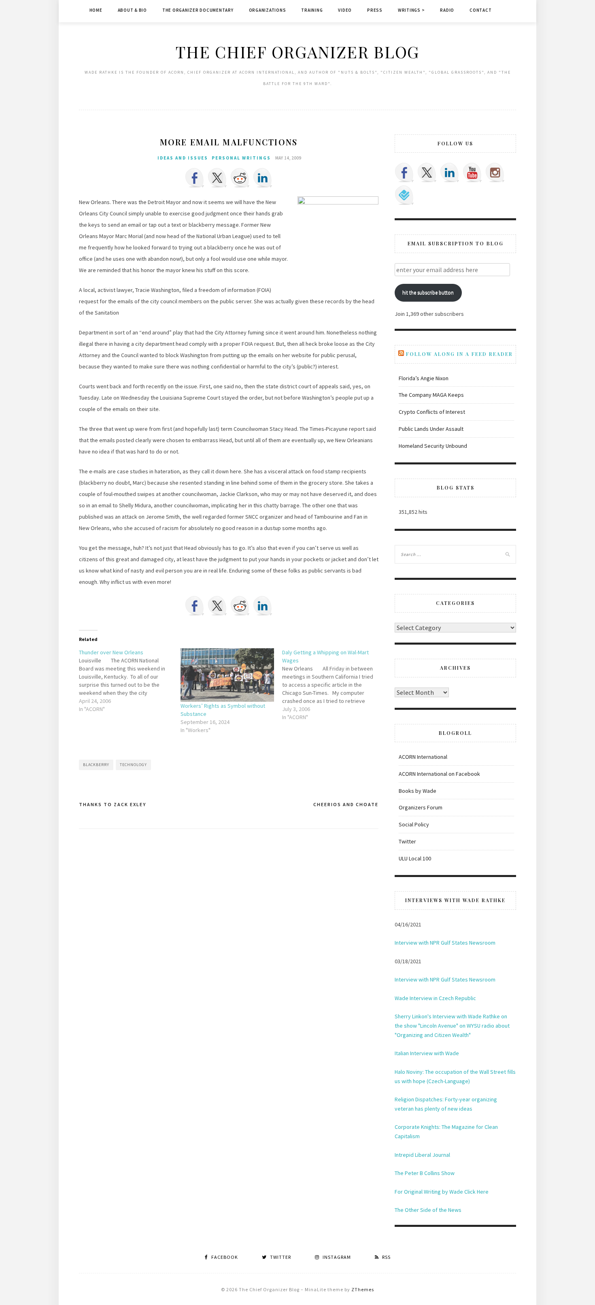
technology (133, 764)
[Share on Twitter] (217, 177)
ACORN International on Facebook (439, 773)
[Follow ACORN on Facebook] (404, 172)
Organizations (267, 10)
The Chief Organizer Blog (297, 51)
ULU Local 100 (415, 858)
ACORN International (423, 756)
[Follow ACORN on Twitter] (427, 172)
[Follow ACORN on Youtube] (472, 172)
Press (374, 10)
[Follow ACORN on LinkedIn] (449, 172)
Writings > (411, 10)
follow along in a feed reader (459, 354)
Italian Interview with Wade (427, 1053)
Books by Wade (417, 790)
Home (95, 10)
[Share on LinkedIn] (262, 177)
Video (345, 10)
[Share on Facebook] (194, 177)
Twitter (407, 841)
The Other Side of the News (428, 1209)
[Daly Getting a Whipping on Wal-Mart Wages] (333, 684)
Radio (447, 10)
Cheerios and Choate (345, 804)
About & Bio (132, 10)
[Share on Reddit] (240, 177)
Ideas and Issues (182, 158)
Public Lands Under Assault (431, 428)
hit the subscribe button (428, 292)
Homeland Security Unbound (433, 445)
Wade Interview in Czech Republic (435, 998)
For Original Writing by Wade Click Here (442, 1191)
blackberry (96, 764)
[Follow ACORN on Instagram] (495, 172)
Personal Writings (241, 158)
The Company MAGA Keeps (431, 394)
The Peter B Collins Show (425, 1173)
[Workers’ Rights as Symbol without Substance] (227, 675)
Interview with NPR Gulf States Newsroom (445, 942)
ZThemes (362, 1289)
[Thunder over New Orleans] (130, 680)
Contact (480, 10)
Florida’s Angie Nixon (423, 378)
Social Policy (414, 824)
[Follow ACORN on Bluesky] (404, 195)
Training (312, 10)
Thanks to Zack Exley (112, 804)
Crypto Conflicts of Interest (432, 411)
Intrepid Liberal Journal (422, 1154)
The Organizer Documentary (198, 10)
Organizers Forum (420, 807)
